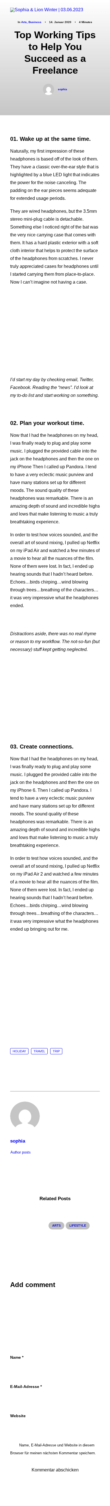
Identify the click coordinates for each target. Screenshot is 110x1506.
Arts (56, 1225)
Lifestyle (77, 1225)
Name (16, 1357)
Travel (39, 1051)
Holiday (19, 1051)
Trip (56, 1051)
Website (18, 1416)
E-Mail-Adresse (26, 1386)
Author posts (20, 1152)
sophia (62, 89)
